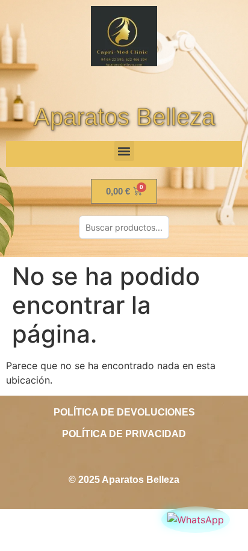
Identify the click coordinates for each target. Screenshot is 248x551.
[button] (124, 151)
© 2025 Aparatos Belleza (124, 480)
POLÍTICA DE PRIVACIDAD (124, 434)
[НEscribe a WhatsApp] (195, 519)
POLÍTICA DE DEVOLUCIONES (124, 412)
